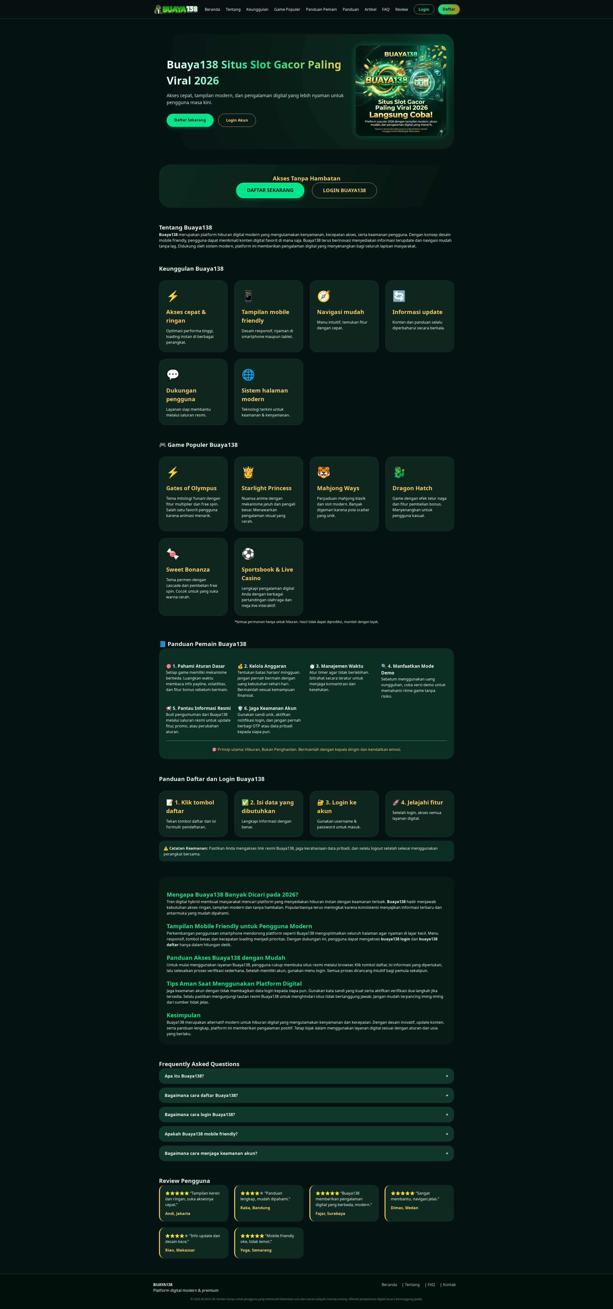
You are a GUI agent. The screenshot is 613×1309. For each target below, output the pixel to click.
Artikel (370, 9)
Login (424, 9)
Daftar (449, 9)
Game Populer (287, 9)
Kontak (449, 1284)
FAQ (386, 9)
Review (401, 9)
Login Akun (237, 120)
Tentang (233, 9)
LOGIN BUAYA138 (344, 190)
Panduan (351, 9)
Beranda (212, 9)
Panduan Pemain (321, 9)
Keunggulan (257, 9)
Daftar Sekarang (190, 120)
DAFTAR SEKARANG (270, 190)
